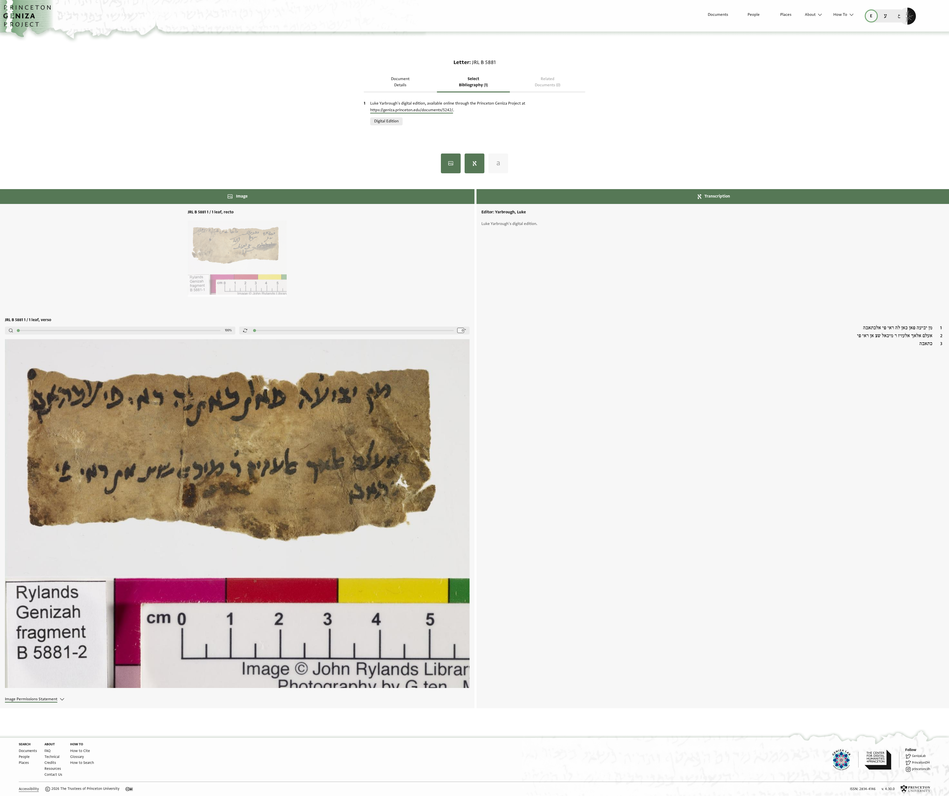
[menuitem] (713, 17)
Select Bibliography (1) (473, 82)
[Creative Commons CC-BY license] (129, 789)
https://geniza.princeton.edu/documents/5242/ (411, 110)
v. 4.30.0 (888, 789)
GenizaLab (919, 756)
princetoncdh (921, 769)
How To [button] (840, 14)
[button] (29, 18)
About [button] (810, 14)
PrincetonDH (921, 763)
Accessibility (29, 789)
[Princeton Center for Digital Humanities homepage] (881, 760)
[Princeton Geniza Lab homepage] (845, 760)
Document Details (400, 82)
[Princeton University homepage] (915, 789)
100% (228, 330)
